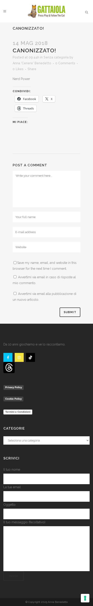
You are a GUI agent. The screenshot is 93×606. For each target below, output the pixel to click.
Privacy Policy (13, 387)
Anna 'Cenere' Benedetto (32, 63)
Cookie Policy (13, 398)
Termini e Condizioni (17, 411)
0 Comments (65, 63)
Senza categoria (56, 57)
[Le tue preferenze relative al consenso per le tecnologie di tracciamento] (85, 598)
